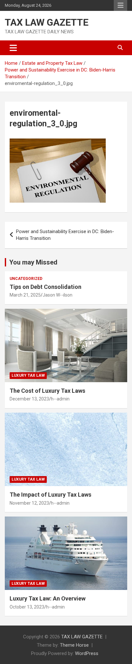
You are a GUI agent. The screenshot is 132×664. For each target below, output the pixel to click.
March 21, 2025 (25, 295)
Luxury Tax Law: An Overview (48, 598)
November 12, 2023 (29, 503)
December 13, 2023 (29, 398)
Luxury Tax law (28, 375)
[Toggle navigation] (13, 47)
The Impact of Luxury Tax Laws (50, 494)
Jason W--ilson (57, 295)
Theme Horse (74, 645)
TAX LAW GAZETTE (46, 22)
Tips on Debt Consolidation (46, 286)
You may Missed (33, 262)
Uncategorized (26, 278)
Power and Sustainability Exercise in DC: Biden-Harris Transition (65, 235)
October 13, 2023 (27, 606)
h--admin (60, 398)
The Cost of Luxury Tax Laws (47, 390)
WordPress (86, 653)
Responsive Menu (120, 5)
